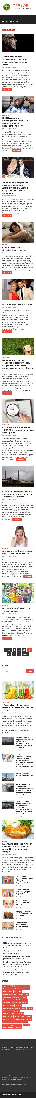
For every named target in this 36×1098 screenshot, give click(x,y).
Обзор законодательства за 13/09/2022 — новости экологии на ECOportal (18, 430)
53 (19, 654)
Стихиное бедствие (18, 1019)
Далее (25, 654)
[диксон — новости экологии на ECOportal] (8, 780)
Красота (4, 180)
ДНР (19, 991)
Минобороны (23, 1002)
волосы (5, 1025)
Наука (12, 1005)
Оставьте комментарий (9, 67)
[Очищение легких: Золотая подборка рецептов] (8, 896)
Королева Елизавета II (10, 1000)
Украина (28, 1019)
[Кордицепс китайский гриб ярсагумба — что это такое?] (8, 918)
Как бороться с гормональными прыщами (22, 903)
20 (9, 654)
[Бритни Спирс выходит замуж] (18, 290)
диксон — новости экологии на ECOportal (24, 774)
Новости (5, 548)
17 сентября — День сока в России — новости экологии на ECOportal (17, 707)
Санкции (28, 1016)
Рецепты (5, 841)
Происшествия (7, 1016)
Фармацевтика (7, 1022)
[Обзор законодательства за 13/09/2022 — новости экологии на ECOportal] (18, 411)
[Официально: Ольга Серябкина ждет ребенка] (18, 233)
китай (20, 1025)
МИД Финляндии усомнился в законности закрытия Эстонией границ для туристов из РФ (18, 945)
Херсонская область (20, 1022)
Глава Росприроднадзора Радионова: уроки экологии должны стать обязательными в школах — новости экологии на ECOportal (24, 760)
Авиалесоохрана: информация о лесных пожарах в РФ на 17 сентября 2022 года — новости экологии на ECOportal (24, 742)
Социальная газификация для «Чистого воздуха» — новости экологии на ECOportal (17, 494)
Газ (15, 991)
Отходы (30, 1008)
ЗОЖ (27, 994)
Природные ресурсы (9, 1013)
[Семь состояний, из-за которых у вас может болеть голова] (18, 537)
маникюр (26, 1025)
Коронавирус (23, 1000)
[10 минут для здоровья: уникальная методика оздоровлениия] (8, 883)
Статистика (6, 1019)
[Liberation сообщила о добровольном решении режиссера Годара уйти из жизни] (18, 43)
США (22, 1016)
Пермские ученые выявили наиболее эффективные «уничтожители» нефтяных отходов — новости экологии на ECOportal (24, 807)
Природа (16, 1011)
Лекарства (6, 1002)
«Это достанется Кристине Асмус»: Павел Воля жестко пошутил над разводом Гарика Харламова (18, 972)
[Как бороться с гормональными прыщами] (8, 907)
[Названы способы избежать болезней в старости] (18, 594)
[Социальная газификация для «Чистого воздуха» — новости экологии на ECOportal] (18, 477)
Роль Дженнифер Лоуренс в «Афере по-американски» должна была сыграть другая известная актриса (17, 964)
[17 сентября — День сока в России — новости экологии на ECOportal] (18, 701)
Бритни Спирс (7, 988)
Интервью (16, 997)
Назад (8, 650)
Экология (5, 357)
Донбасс (21, 994)
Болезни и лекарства (23, 986)
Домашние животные (9, 994)
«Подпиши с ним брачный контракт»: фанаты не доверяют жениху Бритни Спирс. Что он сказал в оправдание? (15, 187)
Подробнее (7, 89)
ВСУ (15, 988)
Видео (5, 991)
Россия (16, 1016)
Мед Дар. (20, 4)
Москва (5, 1005)
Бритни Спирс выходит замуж (17, 304)
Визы (10, 991)
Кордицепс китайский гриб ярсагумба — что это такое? (24, 914)
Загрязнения (7, 997)
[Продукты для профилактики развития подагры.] (8, 929)
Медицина (5, 54)
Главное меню (11, 22)
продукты (18, 1027)
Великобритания (23, 988)
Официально (7, 1011)
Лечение (14, 1002)
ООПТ (24, 1008)
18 (24, 650)
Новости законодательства (11, 1008)
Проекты (21, 1013)
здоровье (13, 1025)
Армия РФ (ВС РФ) (9, 986)
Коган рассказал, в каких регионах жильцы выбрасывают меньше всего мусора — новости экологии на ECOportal (25, 789)
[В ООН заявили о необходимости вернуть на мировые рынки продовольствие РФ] (18, 105)
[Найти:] (18, 671)
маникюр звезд (8, 1027)
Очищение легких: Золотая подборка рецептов (23, 892)
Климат (23, 997)
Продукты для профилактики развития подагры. (23, 925)
